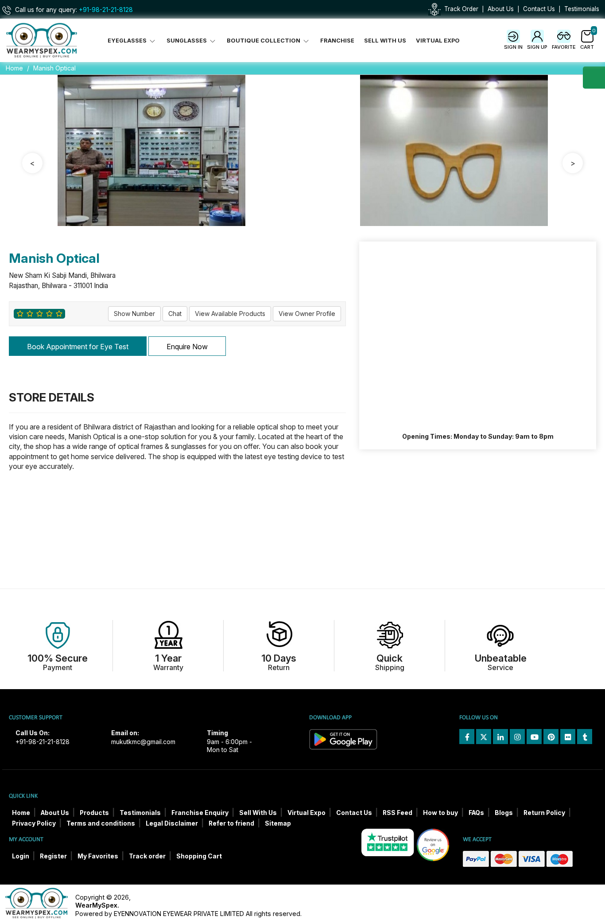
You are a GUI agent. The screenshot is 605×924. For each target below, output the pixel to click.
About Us (501, 8)
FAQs (476, 812)
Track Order (461, 8)
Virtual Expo (438, 40)
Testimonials (581, 8)
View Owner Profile (307, 313)
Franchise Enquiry (200, 812)
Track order (147, 856)
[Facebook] (466, 736)
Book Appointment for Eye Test (77, 346)
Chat (175, 313)
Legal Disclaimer (172, 823)
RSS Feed (397, 812)
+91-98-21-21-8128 (106, 9)
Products (94, 812)
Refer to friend (231, 823)
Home (14, 68)
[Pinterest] (550, 736)
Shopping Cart (199, 856)
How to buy (440, 812)
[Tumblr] (584, 736)
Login (20, 856)
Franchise (337, 40)
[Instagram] (517, 736)
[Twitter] (483, 736)
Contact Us (539, 8)
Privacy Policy (34, 823)
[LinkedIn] (500, 736)
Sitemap (278, 823)
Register (53, 856)
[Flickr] (567, 736)
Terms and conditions (100, 823)
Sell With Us (385, 40)
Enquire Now (187, 346)
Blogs (504, 812)
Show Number (134, 313)
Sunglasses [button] (187, 40)
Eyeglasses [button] (128, 40)
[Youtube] (534, 736)
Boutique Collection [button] (264, 40)
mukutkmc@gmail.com (143, 741)
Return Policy (544, 812)
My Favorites (98, 856)
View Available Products (230, 313)
